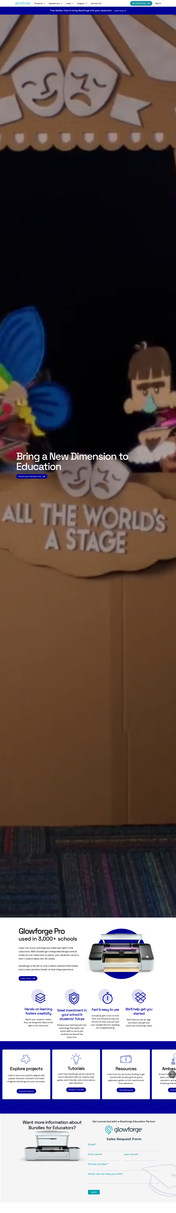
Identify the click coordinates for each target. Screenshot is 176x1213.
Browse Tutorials (76, 1089)
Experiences (54, 3)
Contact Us (96, 3)
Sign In (158, 3)
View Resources (126, 1090)
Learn (68, 3)
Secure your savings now (29, 476)
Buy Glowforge (139, 3)
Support (81, 3)
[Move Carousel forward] (172, 1074)
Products (38, 3)
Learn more (26, 978)
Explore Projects (26, 1091)
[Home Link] (23, 3)
